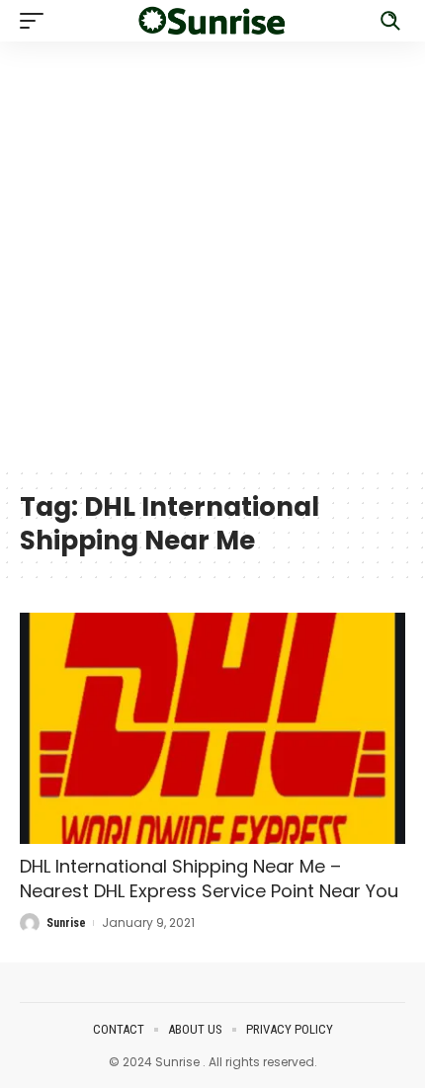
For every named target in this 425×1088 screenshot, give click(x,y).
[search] (390, 21)
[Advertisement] (212, 254)
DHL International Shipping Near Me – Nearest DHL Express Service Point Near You (209, 878)
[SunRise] (212, 21)
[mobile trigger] (36, 21)
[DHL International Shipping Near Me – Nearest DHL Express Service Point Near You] (212, 728)
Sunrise (66, 923)
